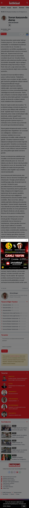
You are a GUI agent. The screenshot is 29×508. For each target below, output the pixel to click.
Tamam (23, 506)
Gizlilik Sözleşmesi (16, 506)
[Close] (26, 240)
